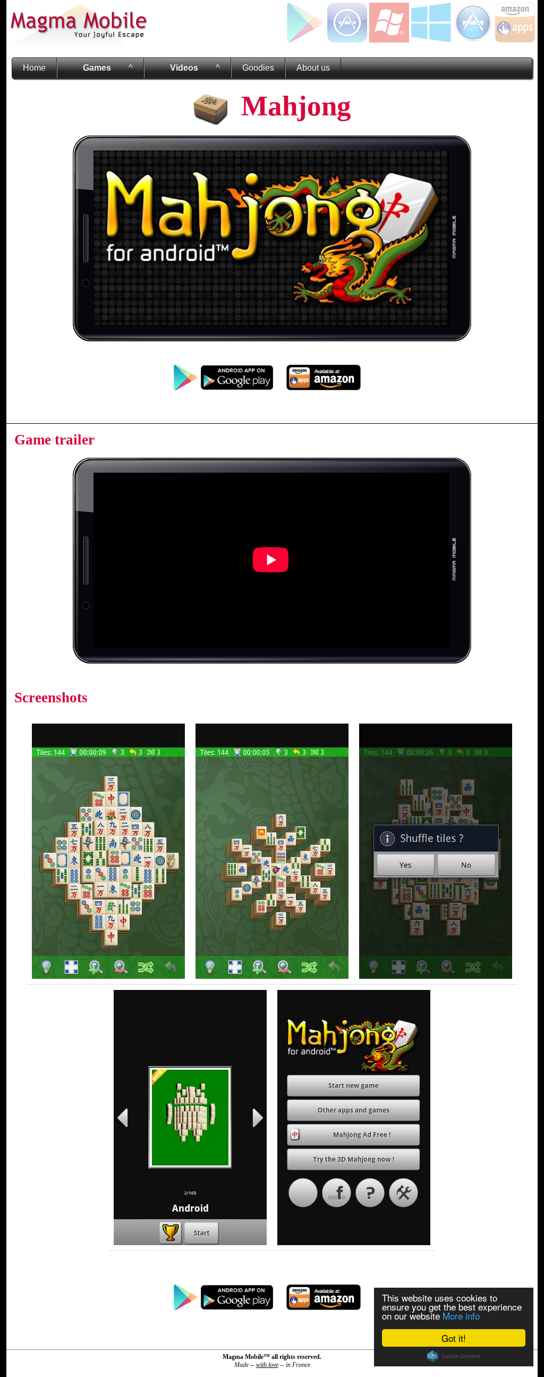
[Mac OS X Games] (473, 39)
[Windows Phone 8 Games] (389, 39)
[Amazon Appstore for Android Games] (515, 39)
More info (461, 1315)
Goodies (258, 67)
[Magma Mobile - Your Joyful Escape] (78, 44)
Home (34, 67)
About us (313, 67)
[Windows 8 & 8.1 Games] (431, 39)
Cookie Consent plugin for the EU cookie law (453, 1356)
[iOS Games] (347, 39)
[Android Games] (305, 39)
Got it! (453, 1338)
